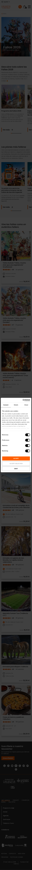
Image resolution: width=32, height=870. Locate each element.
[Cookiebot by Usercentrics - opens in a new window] (23, 400)
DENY (16, 468)
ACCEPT (16, 458)
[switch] (27, 440)
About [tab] (26, 405)
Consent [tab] (5, 405)
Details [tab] (16, 405)
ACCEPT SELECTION (16, 463)
